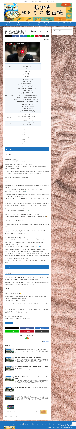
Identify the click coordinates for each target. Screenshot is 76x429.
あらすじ (23, 134)
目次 (25, 129)
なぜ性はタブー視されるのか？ (28, 137)
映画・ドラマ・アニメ (28, 424)
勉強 (65, 424)
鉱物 (13, 424)
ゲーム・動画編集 (20, 424)
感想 (22, 136)
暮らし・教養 (52, 424)
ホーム (10, 424)
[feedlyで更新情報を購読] (26, 338)
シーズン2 (23, 139)
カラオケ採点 (35, 424)
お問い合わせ (69, 424)
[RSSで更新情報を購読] (28, 338)
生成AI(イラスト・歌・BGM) (44, 424)
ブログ (62, 424)
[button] (45, 36)
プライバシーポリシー (68, 425)
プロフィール (60, 425)
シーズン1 (23, 132)
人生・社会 (58, 424)
